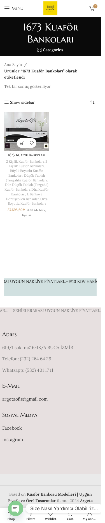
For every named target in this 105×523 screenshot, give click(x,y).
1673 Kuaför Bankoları (26, 155)
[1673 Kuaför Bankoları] (26, 131)
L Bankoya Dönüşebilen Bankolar (24, 196)
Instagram (12, 439)
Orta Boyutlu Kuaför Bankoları (28, 201)
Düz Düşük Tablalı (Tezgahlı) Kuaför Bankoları (26, 187)
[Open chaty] (15, 508)
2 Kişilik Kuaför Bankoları (25, 161)
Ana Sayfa (13, 64)
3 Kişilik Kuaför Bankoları (28, 163)
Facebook (12, 428)
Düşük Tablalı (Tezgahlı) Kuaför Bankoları (26, 177)
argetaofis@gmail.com (25, 399)
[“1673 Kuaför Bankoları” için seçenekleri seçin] (22, 143)
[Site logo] (50, 8)
